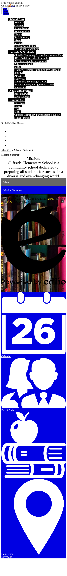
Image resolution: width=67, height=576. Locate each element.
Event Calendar (22, 96)
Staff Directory (22, 37)
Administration (22, 31)
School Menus (21, 28)
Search (10, 144)
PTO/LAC (19, 75)
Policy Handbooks (23, 64)
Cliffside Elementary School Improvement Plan (38, 55)
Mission (18, 43)
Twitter (10, 134)
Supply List (20, 78)
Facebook (10, 129)
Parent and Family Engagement (30, 61)
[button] (16, 19)
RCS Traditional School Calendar (31, 58)
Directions (19, 103)
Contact (18, 106)
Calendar (19, 25)
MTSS (17, 67)
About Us (19, 22)
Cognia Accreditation (25, 46)
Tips (16, 109)
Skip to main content (11, 2)
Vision (17, 40)
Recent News (21, 93)
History (18, 34)
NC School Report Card (26, 48)
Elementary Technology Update (30, 81)
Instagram (10, 139)
